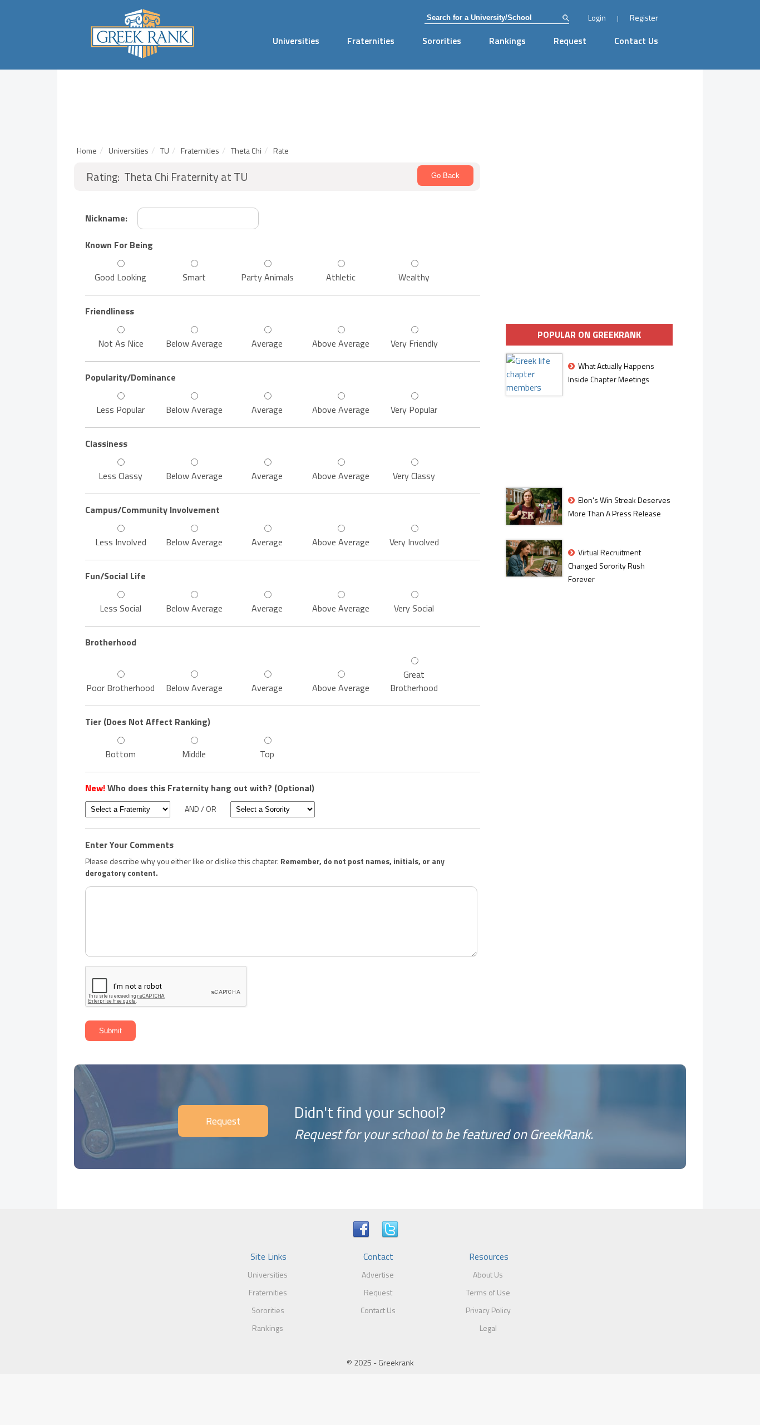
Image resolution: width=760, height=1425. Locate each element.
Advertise (378, 1274)
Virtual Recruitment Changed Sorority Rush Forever (606, 565)
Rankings (507, 40)
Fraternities (370, 40)
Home (87, 150)
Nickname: (106, 218)
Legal (488, 1328)
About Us (488, 1274)
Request (570, 40)
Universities (296, 40)
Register (644, 17)
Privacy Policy (488, 1310)
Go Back (445, 175)
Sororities (441, 40)
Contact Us (636, 40)
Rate (281, 150)
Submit (110, 1031)
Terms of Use (488, 1292)
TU (164, 150)
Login (597, 17)
